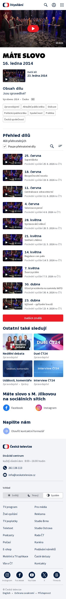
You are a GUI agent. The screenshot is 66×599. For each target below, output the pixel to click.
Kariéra (38, 542)
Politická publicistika (15, 113)
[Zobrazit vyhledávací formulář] (46, 5)
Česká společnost (14, 119)
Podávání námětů (45, 549)
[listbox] (33, 495)
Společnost (36, 113)
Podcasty (8, 535)
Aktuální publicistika (33, 106)
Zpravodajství (11, 106)
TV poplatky (10, 521)
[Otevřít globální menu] (62, 5)
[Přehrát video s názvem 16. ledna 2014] (33, 28)
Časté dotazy (42, 556)
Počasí (7, 542)
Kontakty (40, 563)
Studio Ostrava (43, 528)
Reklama (39, 514)
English (6, 593)
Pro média (40, 507)
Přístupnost (44, 593)
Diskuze (52, 106)
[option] (13, 495)
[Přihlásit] (54, 5)
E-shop (7, 549)
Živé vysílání (10, 514)
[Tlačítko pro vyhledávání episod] (52, 146)
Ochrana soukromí (24, 593)
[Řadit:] (60, 146)
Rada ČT (39, 535)
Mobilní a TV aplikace (15, 556)
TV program (10, 507)
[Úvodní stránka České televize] (17, 446)
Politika (50, 113)
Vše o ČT (8, 563)
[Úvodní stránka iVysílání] (13, 5)
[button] (33, 28)
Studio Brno (41, 521)
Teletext (8, 528)
